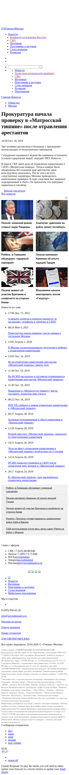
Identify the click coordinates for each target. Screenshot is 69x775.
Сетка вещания (18, 49)
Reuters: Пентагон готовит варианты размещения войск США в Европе (33, 520)
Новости (13, 34)
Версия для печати (14, 190)
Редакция (15, 52)
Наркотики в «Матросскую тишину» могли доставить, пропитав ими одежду (33, 392)
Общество (14, 102)
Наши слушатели (11, 633)
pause (11, 733)
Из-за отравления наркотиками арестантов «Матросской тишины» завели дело (32, 363)
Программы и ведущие (23, 46)
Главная (5, 97)
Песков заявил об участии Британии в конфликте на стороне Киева (34, 510)
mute (10, 736)
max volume (14, 742)
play (10, 730)
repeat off (13, 760)
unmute (12, 739)
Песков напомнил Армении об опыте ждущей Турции (31, 500)
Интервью (16, 43)
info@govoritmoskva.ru (29, 563)
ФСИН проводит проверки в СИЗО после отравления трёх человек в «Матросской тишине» (36, 464)
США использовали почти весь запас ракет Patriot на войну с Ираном (35, 530)
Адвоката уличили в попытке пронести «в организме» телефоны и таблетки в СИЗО (32, 320)
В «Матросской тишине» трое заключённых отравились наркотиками (33, 479)
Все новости (8, 193)
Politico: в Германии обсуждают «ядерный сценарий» (29, 490)
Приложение (22, 91)
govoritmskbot (22, 557)
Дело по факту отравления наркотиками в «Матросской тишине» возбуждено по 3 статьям (35, 450)
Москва (12, 105)
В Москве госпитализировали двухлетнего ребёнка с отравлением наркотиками (37, 349)
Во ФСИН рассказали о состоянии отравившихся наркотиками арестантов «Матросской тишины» (36, 378)
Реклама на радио (11, 621)
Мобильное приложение (22, 593)
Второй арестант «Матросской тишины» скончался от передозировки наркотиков (37, 435)
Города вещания (10, 627)
